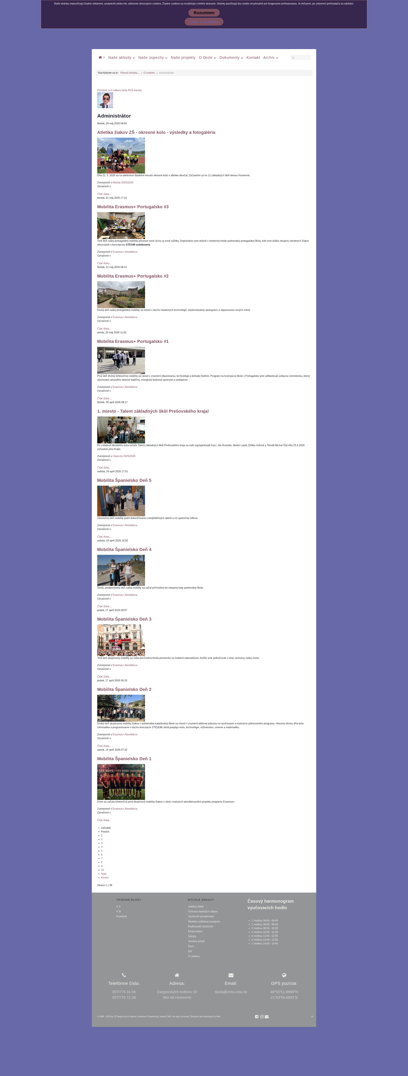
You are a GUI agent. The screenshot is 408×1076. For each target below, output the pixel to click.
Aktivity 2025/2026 (123, 182)
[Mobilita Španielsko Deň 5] (121, 500)
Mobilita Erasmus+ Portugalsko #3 (133, 206)
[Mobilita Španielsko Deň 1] (121, 781)
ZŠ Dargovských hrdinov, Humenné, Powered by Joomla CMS (142, 1016)
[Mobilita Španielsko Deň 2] (121, 708)
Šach (191, 946)
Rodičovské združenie (200, 926)
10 (102, 870)
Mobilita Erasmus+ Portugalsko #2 (133, 276)
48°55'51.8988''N (284, 992)
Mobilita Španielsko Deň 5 (124, 480)
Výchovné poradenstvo (201, 916)
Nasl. (104, 873)
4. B (118, 911)
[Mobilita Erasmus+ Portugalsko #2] (121, 294)
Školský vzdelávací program (204, 921)
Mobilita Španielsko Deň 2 (124, 689)
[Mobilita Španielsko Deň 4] (121, 570)
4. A (118, 906)
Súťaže (192, 936)
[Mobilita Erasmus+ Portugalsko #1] (121, 360)
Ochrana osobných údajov (203, 911)
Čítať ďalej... (104, 194)
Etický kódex (195, 931)
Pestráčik (121, 916)
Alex (218, 1016)
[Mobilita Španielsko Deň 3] (121, 640)
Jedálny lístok (196, 906)
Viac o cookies (204, 21)
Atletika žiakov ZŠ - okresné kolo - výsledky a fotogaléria (156, 132)
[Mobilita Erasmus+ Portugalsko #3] (121, 225)
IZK (190, 951)
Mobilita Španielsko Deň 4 (124, 549)
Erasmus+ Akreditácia (125, 251)
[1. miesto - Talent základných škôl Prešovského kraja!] (121, 429)
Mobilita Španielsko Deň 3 (124, 619)
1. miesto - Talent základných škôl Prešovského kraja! (153, 411)
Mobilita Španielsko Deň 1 (124, 758)
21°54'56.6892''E (284, 997)
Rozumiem (204, 13)
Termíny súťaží (196, 941)
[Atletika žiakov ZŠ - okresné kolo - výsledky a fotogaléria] (121, 155)
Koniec (105, 877)
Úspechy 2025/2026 (124, 456)
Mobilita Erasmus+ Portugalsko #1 (133, 341)
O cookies (193, 956)
